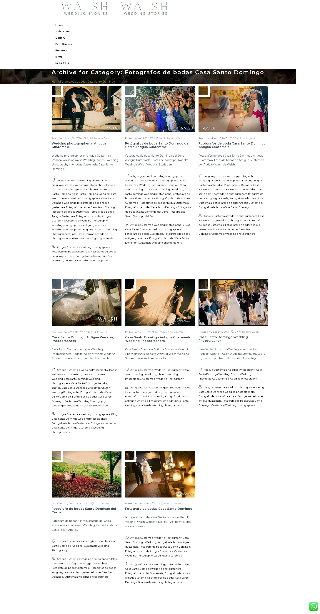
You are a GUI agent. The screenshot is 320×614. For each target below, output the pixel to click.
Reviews (61, 50)
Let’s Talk (62, 62)
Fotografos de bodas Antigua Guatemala (164, 202)
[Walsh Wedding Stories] (111, 16)
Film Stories (63, 43)
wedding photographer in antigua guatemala (79, 225)
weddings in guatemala (99, 238)
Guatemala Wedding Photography (87, 220)
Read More (61, 270)
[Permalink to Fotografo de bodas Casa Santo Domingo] (160, 496)
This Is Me (62, 31)
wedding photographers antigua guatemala (78, 229)
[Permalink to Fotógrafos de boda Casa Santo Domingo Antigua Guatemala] (233, 131)
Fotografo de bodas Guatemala (71, 251)
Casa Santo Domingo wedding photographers (153, 229)
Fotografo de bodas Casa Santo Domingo (91, 207)
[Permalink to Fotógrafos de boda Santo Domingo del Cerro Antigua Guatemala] (160, 131)
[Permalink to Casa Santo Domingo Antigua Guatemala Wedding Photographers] (160, 325)
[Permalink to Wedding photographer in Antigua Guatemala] (86, 131)
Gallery (60, 37)
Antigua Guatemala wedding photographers (83, 247)
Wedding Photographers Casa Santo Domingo (80, 405)
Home (59, 25)
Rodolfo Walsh (102, 138)
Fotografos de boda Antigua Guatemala (149, 551)
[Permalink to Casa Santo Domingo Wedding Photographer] (233, 325)
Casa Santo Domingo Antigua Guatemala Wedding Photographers (158, 339)
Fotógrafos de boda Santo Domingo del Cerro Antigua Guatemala (157, 145)
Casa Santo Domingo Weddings (80, 387)
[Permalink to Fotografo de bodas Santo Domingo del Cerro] (86, 496)
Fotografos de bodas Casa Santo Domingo (87, 81)
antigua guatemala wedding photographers (78, 184)
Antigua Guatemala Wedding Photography (82, 369)
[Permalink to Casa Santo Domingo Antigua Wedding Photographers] (86, 325)
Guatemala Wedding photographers (86, 260)
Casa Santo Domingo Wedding (91, 193)
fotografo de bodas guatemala (70, 211)
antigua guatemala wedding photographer (83, 180)
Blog (58, 56)
